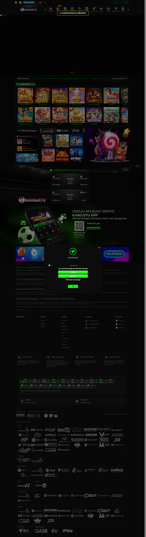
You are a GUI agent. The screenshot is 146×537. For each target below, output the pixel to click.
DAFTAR (73, 276)
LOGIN (73, 272)
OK (73, 286)
